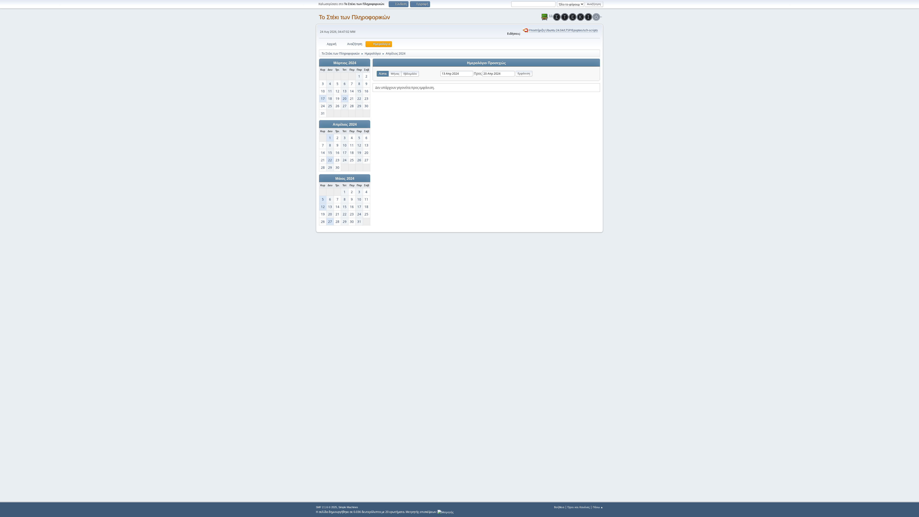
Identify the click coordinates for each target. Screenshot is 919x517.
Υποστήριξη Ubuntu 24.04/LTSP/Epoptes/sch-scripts (563, 30)
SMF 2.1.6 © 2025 (326, 507)
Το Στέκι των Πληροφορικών (354, 17)
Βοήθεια (559, 507)
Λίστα (383, 73)
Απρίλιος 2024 (345, 124)
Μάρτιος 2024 (344, 63)
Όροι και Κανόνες (578, 507)
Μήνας (395, 73)
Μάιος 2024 (344, 178)
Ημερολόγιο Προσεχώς (486, 63)
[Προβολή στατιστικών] (445, 512)
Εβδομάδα (410, 73)
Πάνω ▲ (598, 507)
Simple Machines (348, 507)
